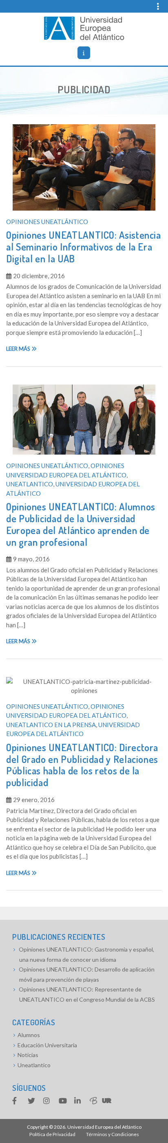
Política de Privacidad (52, 1134)
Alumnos (29, 1034)
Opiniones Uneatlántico (47, 221)
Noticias (28, 1054)
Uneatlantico (29, 484)
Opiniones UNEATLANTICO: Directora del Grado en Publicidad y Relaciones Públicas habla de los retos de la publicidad (82, 765)
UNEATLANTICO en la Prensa (51, 724)
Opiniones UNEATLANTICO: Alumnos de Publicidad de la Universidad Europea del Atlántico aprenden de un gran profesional (80, 524)
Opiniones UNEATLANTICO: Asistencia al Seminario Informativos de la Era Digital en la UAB (83, 247)
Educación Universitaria (47, 1045)
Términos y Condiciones (112, 1134)
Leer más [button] (18, 348)
